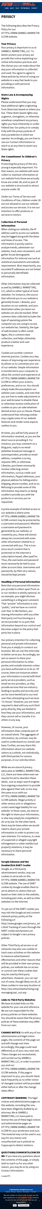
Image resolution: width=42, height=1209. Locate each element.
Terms (19, 1192)
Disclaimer (26, 1192)
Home (8, 1192)
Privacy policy (23, 1205)
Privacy (13, 1192)
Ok (15, 1205)
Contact (33, 1192)
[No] (39, 1200)
